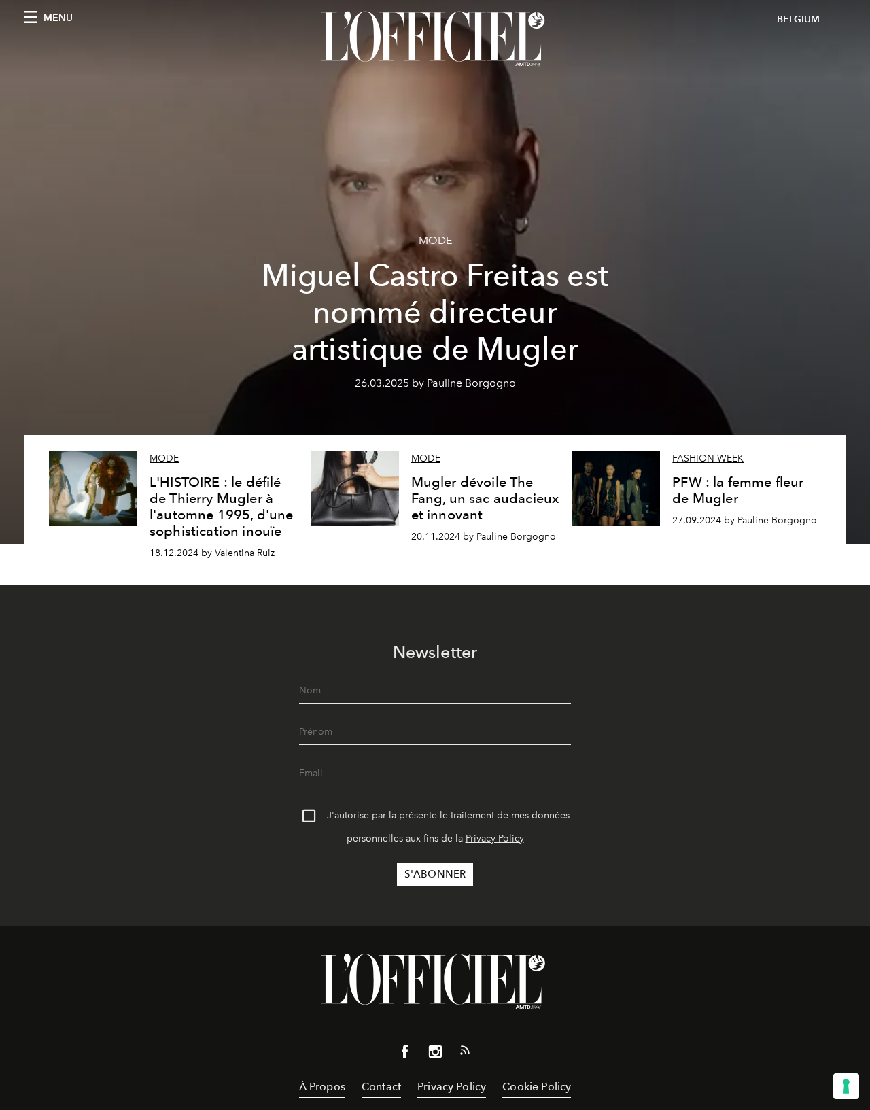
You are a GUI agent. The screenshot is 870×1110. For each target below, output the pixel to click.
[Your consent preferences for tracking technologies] (846, 1086)
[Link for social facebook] (405, 1054)
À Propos (322, 1086)
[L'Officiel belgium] (435, 38)
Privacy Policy (495, 838)
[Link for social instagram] (435, 1054)
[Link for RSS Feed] (465, 1053)
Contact (381, 1086)
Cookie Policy (536, 1086)
